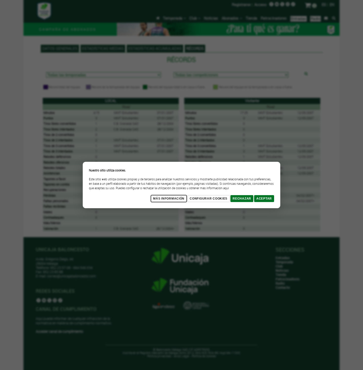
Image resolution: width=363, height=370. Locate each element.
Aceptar (264, 198)
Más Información (168, 198)
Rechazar (242, 198)
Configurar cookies (208, 198)
